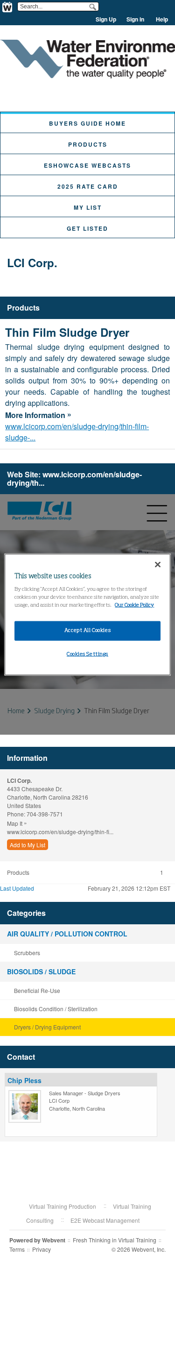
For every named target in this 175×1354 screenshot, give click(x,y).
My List (88, 207)
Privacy (41, 1249)
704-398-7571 (45, 814)
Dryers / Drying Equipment (47, 1027)
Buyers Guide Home (87, 123)
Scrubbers (27, 953)
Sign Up (106, 19)
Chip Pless (24, 1080)
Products (87, 144)
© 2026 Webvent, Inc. (139, 1249)
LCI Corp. (32, 262)
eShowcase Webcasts (87, 165)
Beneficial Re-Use (37, 990)
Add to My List (27, 845)
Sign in (135, 19)
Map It (17, 822)
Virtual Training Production (62, 1206)
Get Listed (87, 228)
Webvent (53, 1240)
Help (162, 19)
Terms (17, 1249)
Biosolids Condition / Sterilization (56, 1009)
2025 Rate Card (87, 186)
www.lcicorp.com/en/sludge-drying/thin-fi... (60, 832)
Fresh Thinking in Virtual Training (114, 1240)
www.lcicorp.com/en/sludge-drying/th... (74, 478)
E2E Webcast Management (105, 1220)
